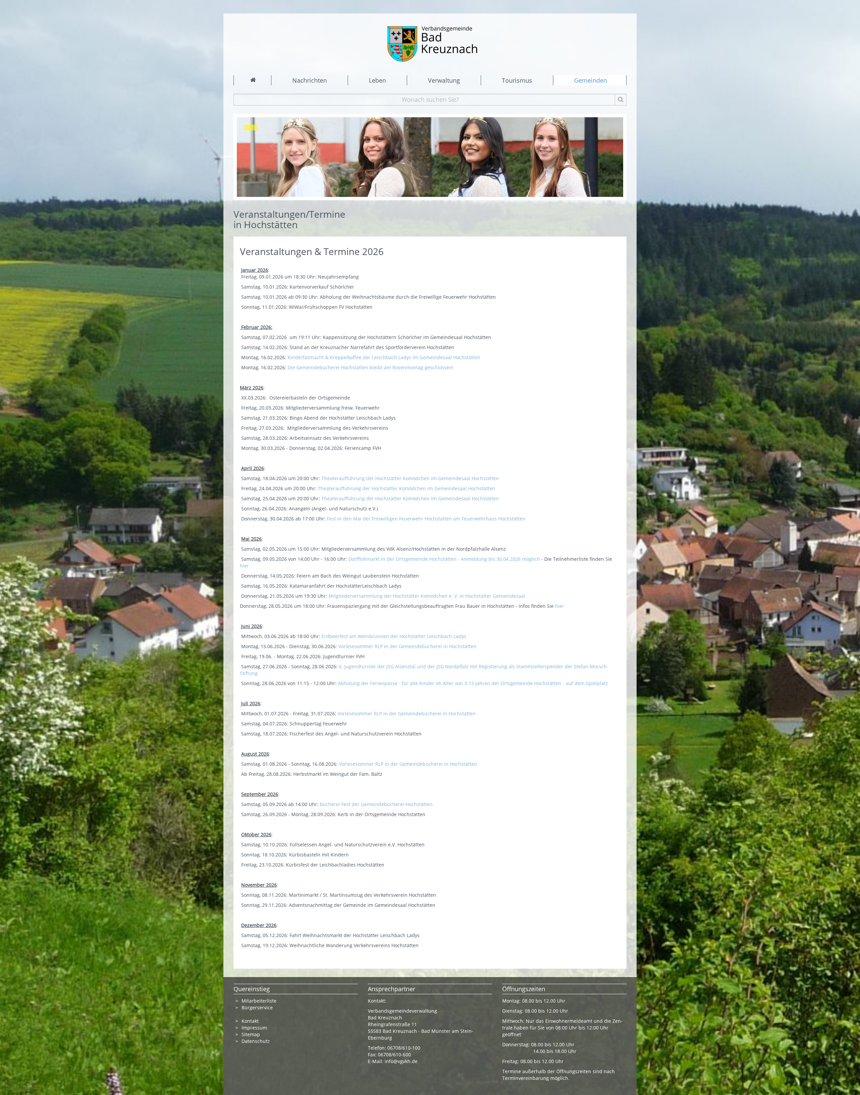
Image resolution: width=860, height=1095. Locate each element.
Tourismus (517, 80)
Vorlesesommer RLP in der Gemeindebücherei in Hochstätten (408, 646)
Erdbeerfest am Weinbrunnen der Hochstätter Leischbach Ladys (397, 636)
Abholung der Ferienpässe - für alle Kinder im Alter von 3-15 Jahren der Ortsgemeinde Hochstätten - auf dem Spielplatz (473, 683)
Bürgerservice (257, 1007)
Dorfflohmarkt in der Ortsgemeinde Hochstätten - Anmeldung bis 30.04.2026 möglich (444, 559)
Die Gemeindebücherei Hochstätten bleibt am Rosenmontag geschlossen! (371, 367)
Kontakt (250, 1021)
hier (245, 565)
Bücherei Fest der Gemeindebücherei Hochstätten (380, 804)
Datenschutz (256, 1041)
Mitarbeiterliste (259, 1001)
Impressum (254, 1027)
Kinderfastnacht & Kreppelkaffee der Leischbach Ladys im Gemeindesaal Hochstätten (385, 357)
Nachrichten (309, 80)
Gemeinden (590, 80)
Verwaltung (444, 80)
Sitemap (251, 1034)
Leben (377, 80)
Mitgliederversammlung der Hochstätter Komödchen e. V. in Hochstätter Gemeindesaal (430, 596)
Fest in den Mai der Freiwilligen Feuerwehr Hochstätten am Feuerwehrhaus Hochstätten (427, 518)
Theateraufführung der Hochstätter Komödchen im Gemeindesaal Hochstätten (410, 478)
